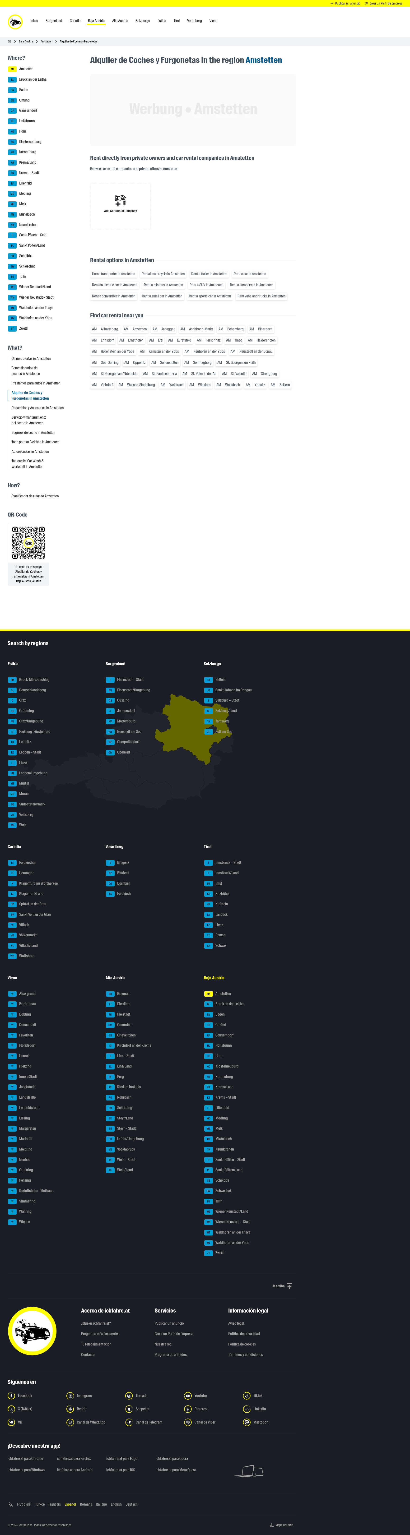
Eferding (119, 1004)
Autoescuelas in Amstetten (30, 451)
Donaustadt (24, 1024)
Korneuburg (24, 152)
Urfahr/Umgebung (126, 1138)
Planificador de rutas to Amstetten (35, 496)
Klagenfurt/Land (27, 893)
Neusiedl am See (125, 731)
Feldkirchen (24, 862)
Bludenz (119, 872)
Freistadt (119, 1014)
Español (70, 1504)
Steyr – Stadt (122, 1128)
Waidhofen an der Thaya (32, 307)
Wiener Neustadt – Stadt (31, 297)
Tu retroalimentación (96, 1344)
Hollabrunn (23, 120)
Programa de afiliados (171, 1354)
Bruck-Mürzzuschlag (30, 679)
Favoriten (22, 1035)
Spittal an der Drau (28, 904)
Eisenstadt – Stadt (127, 679)
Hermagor (22, 872)
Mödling (20, 193)
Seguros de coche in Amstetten (33, 432)
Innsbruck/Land (223, 872)
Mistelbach (23, 214)
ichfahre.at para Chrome (25, 1458)
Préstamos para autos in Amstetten (36, 383)
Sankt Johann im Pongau (229, 690)
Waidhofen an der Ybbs (31, 318)
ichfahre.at (25, 1525)
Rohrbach (120, 1097)
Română (86, 1504)
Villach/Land (24, 945)
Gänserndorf (24, 110)
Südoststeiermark (28, 804)
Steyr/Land (121, 1118)
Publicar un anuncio (169, 1323)
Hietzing (21, 1066)
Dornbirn (119, 883)
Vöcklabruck (122, 1149)
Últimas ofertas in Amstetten (31, 358)
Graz (19, 700)
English (116, 1504)
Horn (18, 131)
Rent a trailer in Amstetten (209, 273)
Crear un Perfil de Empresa (174, 1333)
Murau (19, 793)
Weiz (18, 825)
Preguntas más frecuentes (100, 1333)
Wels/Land (121, 1170)
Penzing (21, 1180)
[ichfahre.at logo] (15, 21)
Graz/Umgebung (27, 721)
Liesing (20, 1118)
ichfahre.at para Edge (121, 1458)
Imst (214, 883)
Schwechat (23, 266)
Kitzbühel (218, 893)
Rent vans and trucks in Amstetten (262, 296)
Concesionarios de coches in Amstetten (26, 370)
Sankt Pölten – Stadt (29, 235)
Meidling (22, 1149)
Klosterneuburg (26, 141)
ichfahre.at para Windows (26, 1469)
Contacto (88, 1354)
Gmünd (20, 100)
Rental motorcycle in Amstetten (163, 273)
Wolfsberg (22, 955)
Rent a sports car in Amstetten (210, 296)
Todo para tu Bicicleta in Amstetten (36, 441)
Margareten (23, 1128)
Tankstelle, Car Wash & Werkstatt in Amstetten (28, 463)
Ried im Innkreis (125, 1087)
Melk (18, 203)
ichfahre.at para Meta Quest (176, 1469)
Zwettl (19, 328)
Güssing (119, 700)
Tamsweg (218, 721)
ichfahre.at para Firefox (74, 1458)
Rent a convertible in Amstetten (113, 296)
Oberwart (119, 752)
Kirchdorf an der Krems (130, 1045)
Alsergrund (23, 993)
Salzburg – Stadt (223, 700)
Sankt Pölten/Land (28, 245)
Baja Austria (26, 41)
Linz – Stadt (122, 1055)
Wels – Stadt (122, 1159)
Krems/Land (24, 162)
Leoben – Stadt (26, 752)
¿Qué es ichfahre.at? (96, 1323)
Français (54, 1504)
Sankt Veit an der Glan (31, 914)
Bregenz (119, 862)
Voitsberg (22, 814)
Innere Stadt (24, 1076)
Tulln (18, 276)
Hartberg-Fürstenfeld (30, 731)
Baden (19, 89)
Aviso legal (236, 1323)
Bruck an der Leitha (29, 79)
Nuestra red (163, 1344)
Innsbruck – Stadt (224, 862)
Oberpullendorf (124, 742)
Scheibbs (22, 255)
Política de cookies (242, 1344)
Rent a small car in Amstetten (162, 296)
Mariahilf (22, 1138)
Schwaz (216, 945)
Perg (116, 1076)
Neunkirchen (24, 224)
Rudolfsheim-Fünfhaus (32, 1190)
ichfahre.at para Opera (172, 1458)
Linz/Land (120, 1066)
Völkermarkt (24, 935)
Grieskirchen (122, 1035)
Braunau (119, 993)
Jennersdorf (122, 710)
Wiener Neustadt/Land (31, 286)
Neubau (21, 1159)
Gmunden (119, 1024)
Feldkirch (120, 893)
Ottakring (22, 1170)
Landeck (217, 914)
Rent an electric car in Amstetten (114, 284)
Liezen (19, 762)
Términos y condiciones (245, 1354)
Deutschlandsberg (28, 690)
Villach (20, 924)
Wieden (20, 1221)
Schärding (120, 1107)
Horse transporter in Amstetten (113, 273)
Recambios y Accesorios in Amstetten (38, 407)
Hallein (216, 679)
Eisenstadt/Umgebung (129, 690)
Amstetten (46, 41)
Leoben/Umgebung (29, 773)
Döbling (21, 1014)
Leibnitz (21, 742)
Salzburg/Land (222, 710)
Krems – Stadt (25, 172)
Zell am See (219, 731)
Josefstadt (23, 1087)
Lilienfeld (21, 183)
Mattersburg (122, 721)
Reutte (216, 935)
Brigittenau (23, 1004)
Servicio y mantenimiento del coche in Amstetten (29, 420)
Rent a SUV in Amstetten (207, 284)
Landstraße (23, 1097)
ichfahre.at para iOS (120, 1469)
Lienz (215, 924)
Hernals (21, 1055)
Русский (24, 1504)
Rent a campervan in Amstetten (252, 284)
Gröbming (22, 710)
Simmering (23, 1201)
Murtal (20, 783)
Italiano (101, 1504)
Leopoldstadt (25, 1107)
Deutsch (132, 1504)
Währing (21, 1211)
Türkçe (40, 1504)
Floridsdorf (23, 1045)
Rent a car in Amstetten (250, 273)
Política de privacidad (244, 1333)
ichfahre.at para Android (75, 1469)
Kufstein (217, 904)
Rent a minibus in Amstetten (163, 284)
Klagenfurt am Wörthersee (35, 883)
